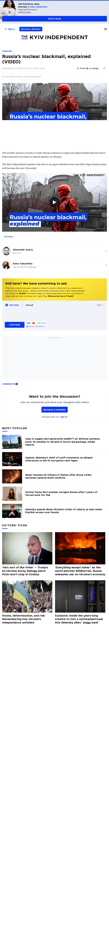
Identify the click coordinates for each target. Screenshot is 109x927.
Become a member (54, 409)
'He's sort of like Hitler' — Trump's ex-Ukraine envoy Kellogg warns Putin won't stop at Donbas (25, 571)
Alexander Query (23, 249)
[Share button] (104, 68)
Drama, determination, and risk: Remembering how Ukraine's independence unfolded (23, 619)
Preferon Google (89, 68)
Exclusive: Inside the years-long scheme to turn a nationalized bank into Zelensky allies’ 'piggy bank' (79, 619)
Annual (29, 305)
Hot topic (8, 236)
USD (99, 305)
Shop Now (54, 19)
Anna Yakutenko (32, 76)
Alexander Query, (14, 76)
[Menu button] (105, 29)
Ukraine (7, 51)
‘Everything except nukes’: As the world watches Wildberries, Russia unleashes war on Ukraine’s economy (80, 571)
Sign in (63, 417)
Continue (14, 325)
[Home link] (54, 37)
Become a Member (31, 29)
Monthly (14, 305)
